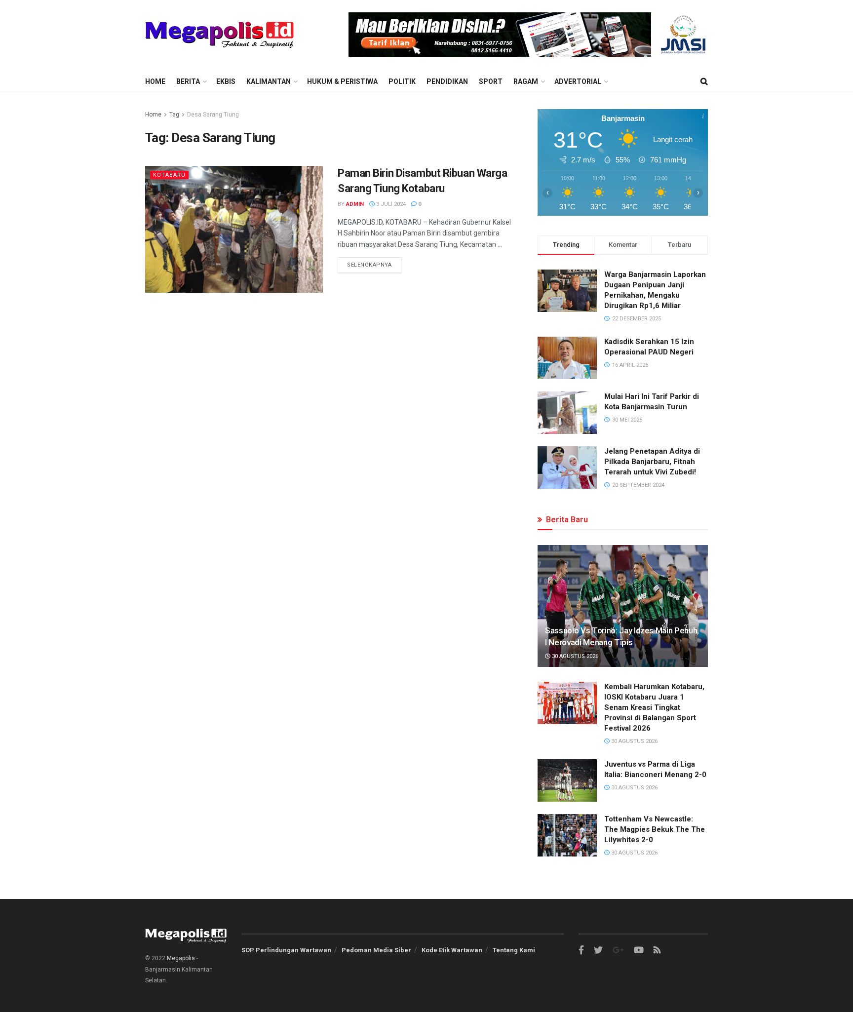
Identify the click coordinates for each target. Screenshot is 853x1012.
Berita (188, 81)
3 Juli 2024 (390, 204)
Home (155, 81)
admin (355, 204)
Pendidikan (447, 81)
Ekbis (225, 81)
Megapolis (181, 958)
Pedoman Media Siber (376, 950)
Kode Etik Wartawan (452, 950)
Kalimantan (268, 81)
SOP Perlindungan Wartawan (286, 950)
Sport (491, 81)
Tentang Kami (514, 950)
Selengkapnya (369, 265)
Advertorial (577, 81)
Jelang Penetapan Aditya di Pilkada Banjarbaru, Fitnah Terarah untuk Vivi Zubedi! (652, 461)
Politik (402, 81)
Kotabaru (169, 175)
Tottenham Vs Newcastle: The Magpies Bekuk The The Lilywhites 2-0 (654, 829)
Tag (174, 114)
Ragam (525, 81)
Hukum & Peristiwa (342, 81)
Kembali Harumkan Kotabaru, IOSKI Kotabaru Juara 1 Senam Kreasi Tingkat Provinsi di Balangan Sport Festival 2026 (654, 707)
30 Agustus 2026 (574, 656)
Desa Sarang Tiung (213, 114)
